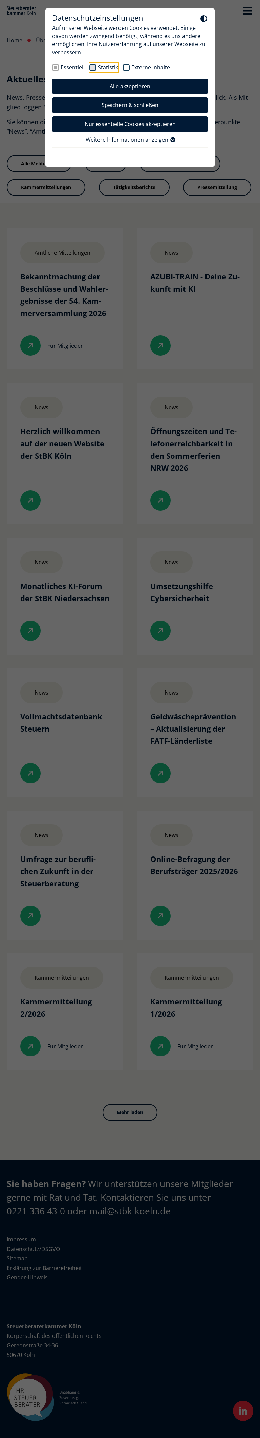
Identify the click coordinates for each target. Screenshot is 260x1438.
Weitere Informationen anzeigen (128, 139)
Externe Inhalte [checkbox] (150, 67)
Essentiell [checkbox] (73, 67)
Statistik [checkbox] (108, 67)
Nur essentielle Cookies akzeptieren (130, 124)
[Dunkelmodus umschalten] (203, 18)
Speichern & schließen (130, 105)
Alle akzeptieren (130, 86)
